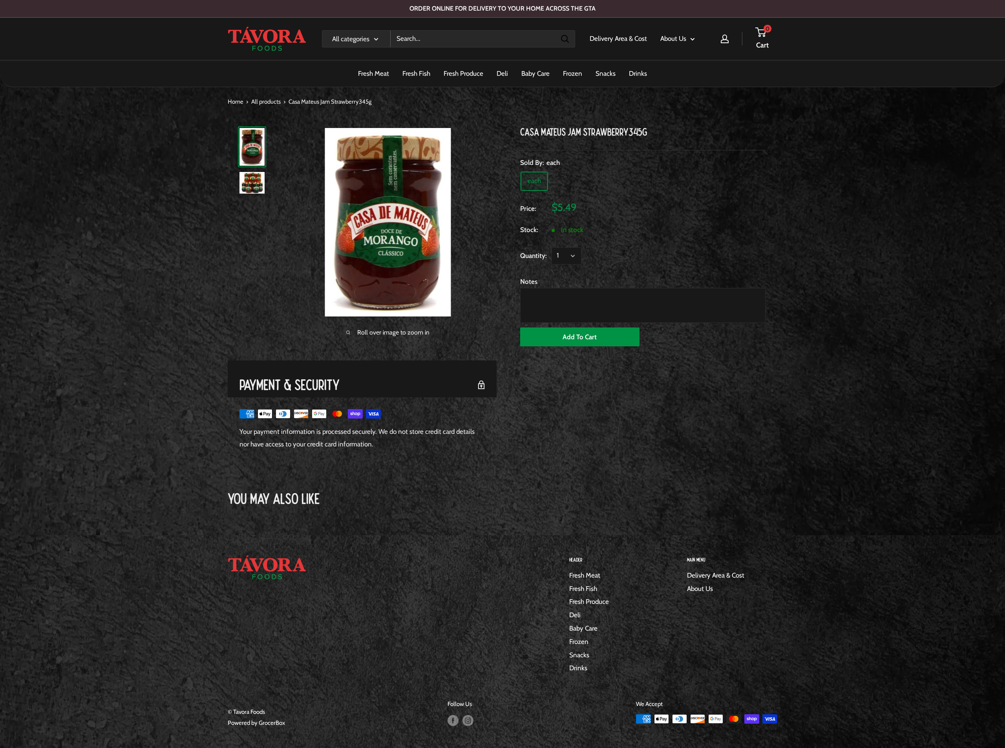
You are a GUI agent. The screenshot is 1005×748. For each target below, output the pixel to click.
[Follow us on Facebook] (453, 720)
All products (266, 101)
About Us (673, 38)
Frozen (572, 73)
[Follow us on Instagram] (467, 720)
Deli (502, 73)
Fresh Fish (416, 73)
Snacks (606, 73)
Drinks (638, 73)
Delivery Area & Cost (618, 38)
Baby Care (535, 73)
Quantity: (533, 256)
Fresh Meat (373, 73)
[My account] (725, 39)
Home (235, 101)
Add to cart (580, 337)
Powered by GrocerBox (256, 722)
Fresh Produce (463, 73)
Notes (528, 281)
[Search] (565, 39)
